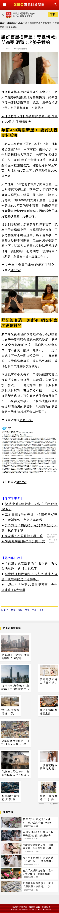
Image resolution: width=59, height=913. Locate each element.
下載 (52, 14)
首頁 (2, 23)
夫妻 (27, 610)
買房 (13, 610)
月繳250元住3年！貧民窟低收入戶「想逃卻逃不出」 (15, 773)
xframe (15, 270)
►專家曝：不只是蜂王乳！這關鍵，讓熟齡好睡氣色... (23, 536)
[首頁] (29, 4)
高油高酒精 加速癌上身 (49, 712)
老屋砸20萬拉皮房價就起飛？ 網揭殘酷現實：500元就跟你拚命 (10, 798)
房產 (20, 23)
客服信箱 (15, 907)
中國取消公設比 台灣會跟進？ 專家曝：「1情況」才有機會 (15, 656)
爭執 (34, 610)
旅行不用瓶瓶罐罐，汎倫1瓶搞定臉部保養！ (10, 712)
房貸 (20, 610)
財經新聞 (11, 23)
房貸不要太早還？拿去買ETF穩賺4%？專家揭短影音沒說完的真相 (49, 798)
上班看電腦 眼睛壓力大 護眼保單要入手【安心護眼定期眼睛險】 (49, 767)
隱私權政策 (46, 907)
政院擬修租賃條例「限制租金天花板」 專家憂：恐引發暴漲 (15, 742)
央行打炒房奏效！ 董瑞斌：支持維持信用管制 (15, 687)
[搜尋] (54, 7)
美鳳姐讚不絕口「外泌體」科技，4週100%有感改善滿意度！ (49, 681)
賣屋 (41, 610)
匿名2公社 (26, 420)
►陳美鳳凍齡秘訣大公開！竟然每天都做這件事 (25, 542)
